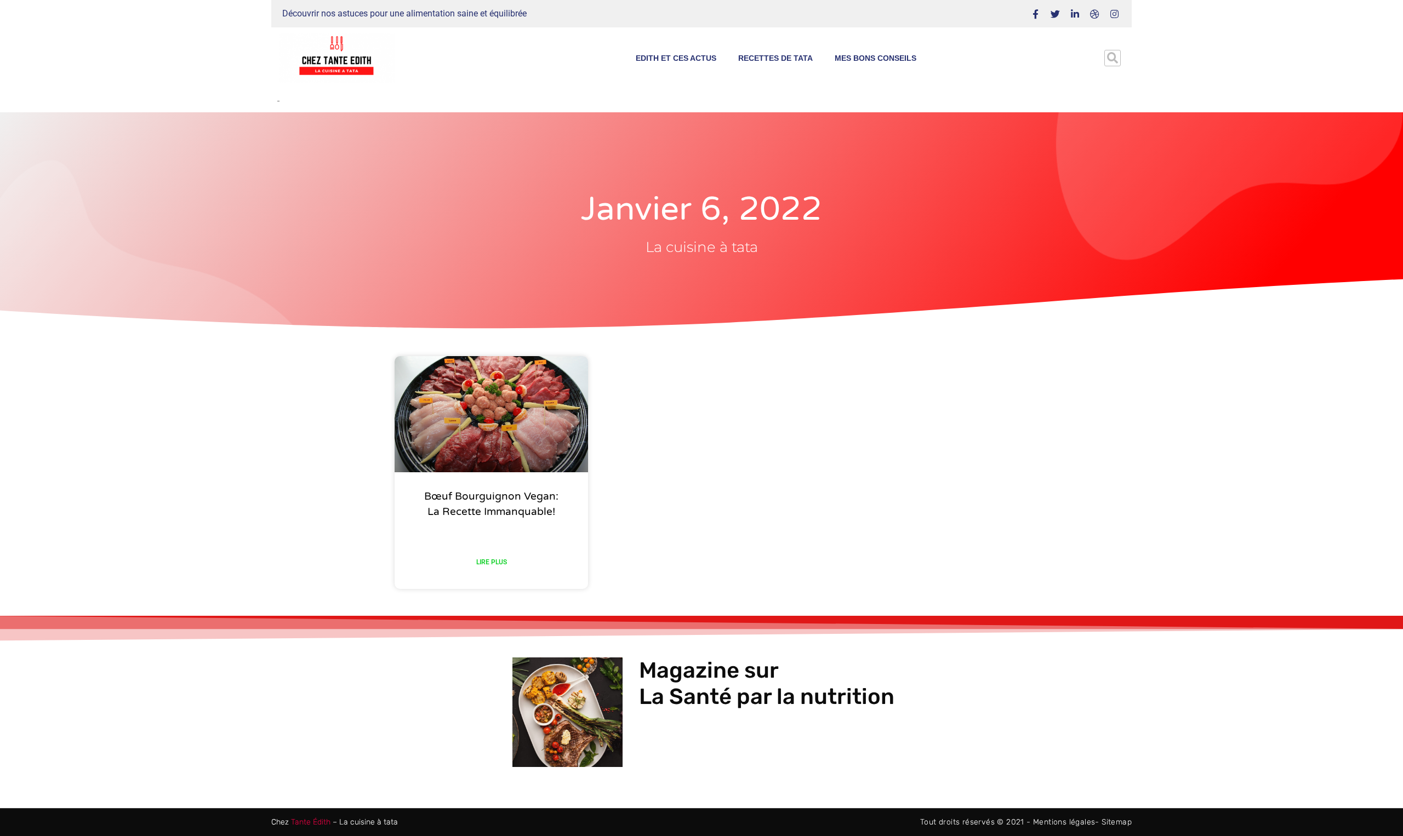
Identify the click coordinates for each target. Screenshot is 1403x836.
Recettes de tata (775, 58)
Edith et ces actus (676, 58)
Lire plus (491, 562)
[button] (1112, 58)
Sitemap (1117, 822)
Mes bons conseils (875, 58)
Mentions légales (1064, 822)
